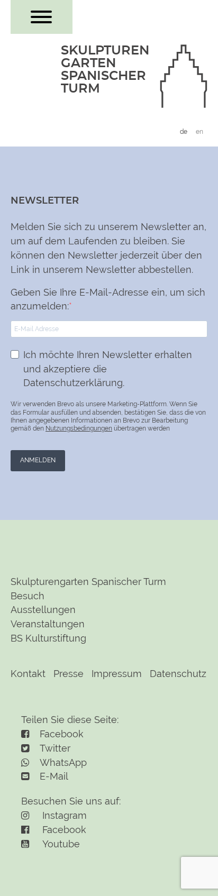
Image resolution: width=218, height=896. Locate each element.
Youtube (60, 843)
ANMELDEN (38, 460)
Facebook (63, 829)
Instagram (63, 815)
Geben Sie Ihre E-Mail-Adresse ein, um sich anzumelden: (108, 299)
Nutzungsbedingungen (79, 428)
